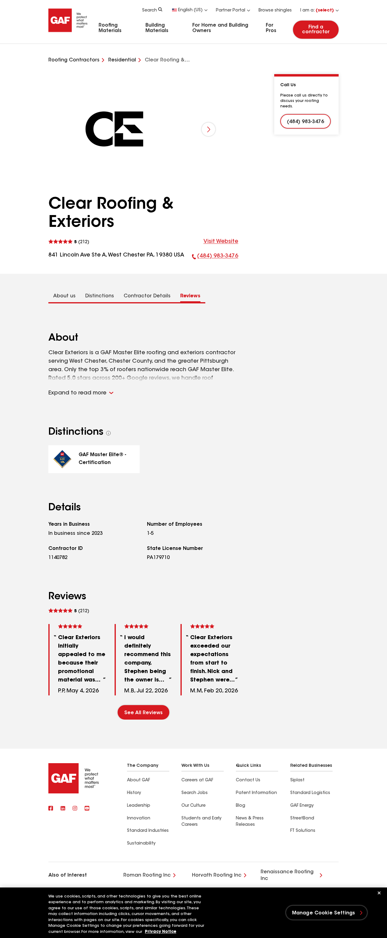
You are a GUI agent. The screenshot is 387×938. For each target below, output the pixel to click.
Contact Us (248, 780)
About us (64, 296)
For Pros (271, 28)
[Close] (379, 892)
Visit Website (220, 241)
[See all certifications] (108, 433)
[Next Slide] (208, 129)
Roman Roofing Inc (147, 875)
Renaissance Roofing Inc (287, 875)
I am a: (317, 10)
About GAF (138, 780)
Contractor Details (147, 296)
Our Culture (193, 806)
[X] (62, 809)
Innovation (138, 818)
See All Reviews (143, 713)
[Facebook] (50, 809)
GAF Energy (302, 806)
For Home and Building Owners (220, 28)
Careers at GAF (197, 780)
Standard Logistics (310, 793)
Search (149, 10)
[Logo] (68, 34)
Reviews (190, 296)
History (134, 793)
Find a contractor (316, 29)
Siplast (297, 780)
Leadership (138, 806)
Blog (240, 806)
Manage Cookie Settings (323, 913)
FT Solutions (302, 831)
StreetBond (302, 818)
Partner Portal (230, 10)
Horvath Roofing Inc (217, 875)
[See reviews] (68, 241)
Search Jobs (194, 793)
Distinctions (99, 296)
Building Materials (156, 28)
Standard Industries (148, 831)
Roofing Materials (110, 28)
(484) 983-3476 (215, 257)
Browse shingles (275, 10)
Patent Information (256, 793)
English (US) (190, 10)
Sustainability (141, 844)
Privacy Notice (160, 932)
